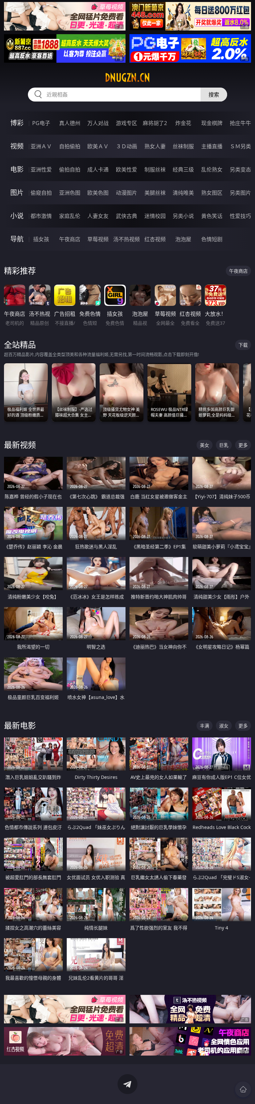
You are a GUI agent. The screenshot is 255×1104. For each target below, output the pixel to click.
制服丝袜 (155, 169)
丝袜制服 (183, 146)
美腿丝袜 (155, 192)
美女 (204, 445)
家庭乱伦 (69, 216)
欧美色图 (98, 192)
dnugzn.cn (127, 77)
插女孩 (41, 239)
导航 (17, 239)
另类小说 (183, 216)
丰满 (204, 726)
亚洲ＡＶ (41, 146)
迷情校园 (155, 216)
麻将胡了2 (155, 123)
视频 (17, 146)
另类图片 (240, 192)
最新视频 (20, 444)
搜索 (214, 94)
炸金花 (183, 123)
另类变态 (240, 169)
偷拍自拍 (69, 169)
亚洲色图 (69, 192)
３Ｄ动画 (126, 146)
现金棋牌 (211, 123)
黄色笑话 (211, 216)
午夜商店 (69, 239)
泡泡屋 (183, 239)
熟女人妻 (155, 146)
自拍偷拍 (69, 146)
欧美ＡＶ (98, 146)
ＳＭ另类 (240, 146)
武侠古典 (126, 216)
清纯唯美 (183, 192)
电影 (17, 169)
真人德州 (69, 123)
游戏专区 (126, 123)
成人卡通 (98, 169)
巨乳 (223, 445)
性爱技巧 (240, 216)
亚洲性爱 (41, 169)
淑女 (223, 726)
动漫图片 (126, 192)
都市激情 (41, 216)
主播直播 (211, 146)
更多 (243, 445)
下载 (243, 345)
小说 (17, 215)
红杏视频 (155, 239)
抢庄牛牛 (240, 123)
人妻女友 (98, 216)
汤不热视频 (126, 239)
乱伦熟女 (211, 169)
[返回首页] (243, 1089)
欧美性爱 (126, 169)
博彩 (17, 122)
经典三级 (183, 169)
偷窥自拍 (41, 192)
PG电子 (41, 123)
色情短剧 (211, 239)
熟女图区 (211, 192)
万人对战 (98, 123)
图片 (17, 192)
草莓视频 (98, 239)
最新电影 (20, 725)
